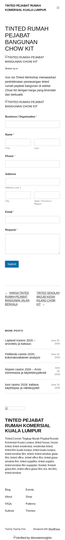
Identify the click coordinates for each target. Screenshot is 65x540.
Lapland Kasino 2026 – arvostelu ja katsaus (20, 342)
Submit (12, 264)
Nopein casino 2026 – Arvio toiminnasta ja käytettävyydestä (25, 371)
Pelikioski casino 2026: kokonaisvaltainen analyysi (22, 355)
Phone (10, 156)
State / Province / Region (43, 202)
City (7, 201)
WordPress (54, 529)
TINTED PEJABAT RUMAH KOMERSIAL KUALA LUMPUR (27, 425)
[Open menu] (58, 8)
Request (11, 229)
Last (36, 148)
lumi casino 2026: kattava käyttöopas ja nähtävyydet (22, 386)
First (7, 148)
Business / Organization (21, 116)
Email (9, 211)
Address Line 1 (13, 187)
